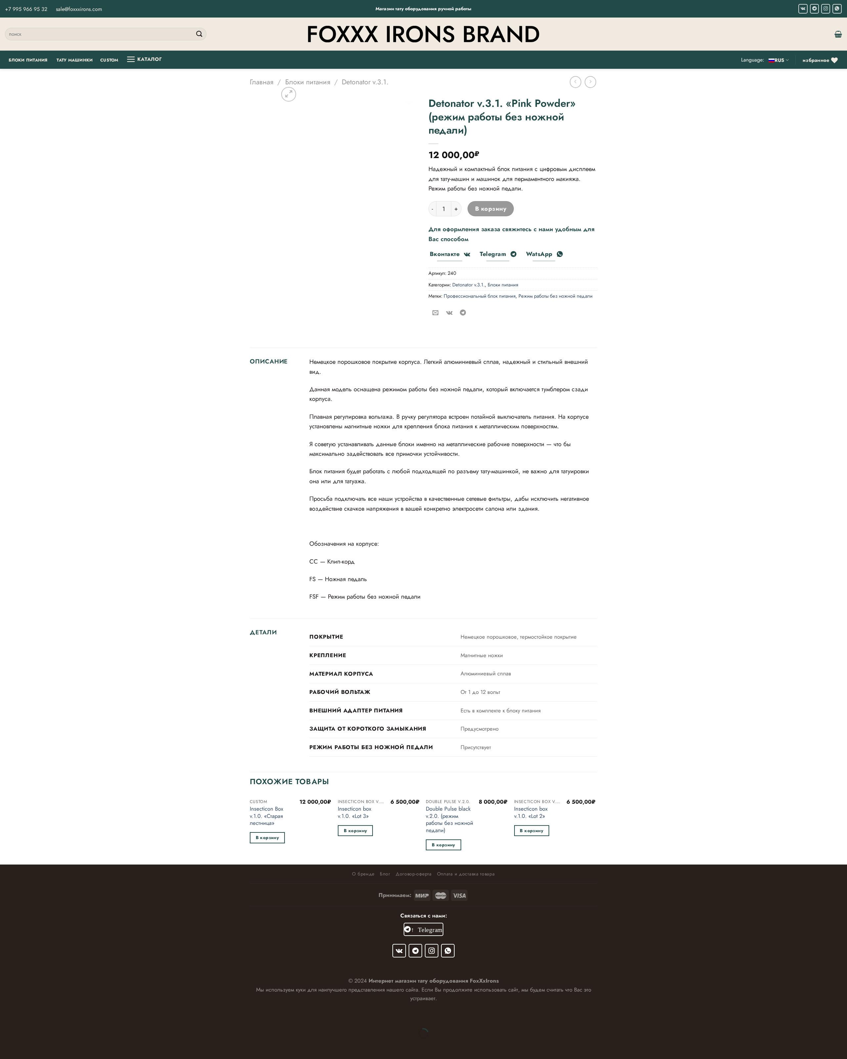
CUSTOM (109, 60)
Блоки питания (307, 82)
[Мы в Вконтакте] (803, 8)
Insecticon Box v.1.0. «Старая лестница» (266, 816)
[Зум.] (288, 94)
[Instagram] (825, 8)
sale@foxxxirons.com (79, 9)
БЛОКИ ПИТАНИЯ (28, 60)
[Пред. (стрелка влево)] (7, 1045)
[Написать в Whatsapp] (837, 8)
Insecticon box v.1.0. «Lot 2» (531, 812)
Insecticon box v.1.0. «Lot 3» (354, 812)
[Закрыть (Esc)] (7, 1015)
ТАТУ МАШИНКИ (75, 60)
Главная (261, 82)
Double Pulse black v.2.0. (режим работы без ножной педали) (449, 819)
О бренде (363, 873)
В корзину (491, 208)
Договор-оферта (414, 873)
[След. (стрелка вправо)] (30, 1045)
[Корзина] (838, 34)
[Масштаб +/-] (30, 1015)
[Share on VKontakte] (449, 313)
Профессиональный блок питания (479, 296)
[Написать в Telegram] (814, 8)
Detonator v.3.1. (365, 82)
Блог (385, 873)
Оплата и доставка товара (466, 873)
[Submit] (199, 34)
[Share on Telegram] (463, 313)
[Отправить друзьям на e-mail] (435, 313)
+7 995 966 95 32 (26, 9)
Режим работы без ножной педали (555, 296)
